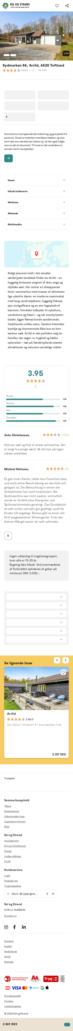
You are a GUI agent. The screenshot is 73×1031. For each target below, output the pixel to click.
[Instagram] (8, 927)
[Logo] (15, 6)
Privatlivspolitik (12, 996)
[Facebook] (17, 927)
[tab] (24, 708)
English (8, 946)
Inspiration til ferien (15, 821)
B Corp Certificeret (15, 846)
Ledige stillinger (12, 856)
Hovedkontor (11, 841)
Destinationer (11, 811)
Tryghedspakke (12, 886)
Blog (6, 826)
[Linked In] (26, 927)
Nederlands (10, 951)
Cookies (8, 1001)
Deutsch (9, 941)
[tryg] (52, 981)
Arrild (11, 714)
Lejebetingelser (12, 1006)
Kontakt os (10, 916)
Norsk (7, 956)
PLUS (7, 861)
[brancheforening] (16, 981)
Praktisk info (11, 881)
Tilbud (7, 806)
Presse (8, 851)
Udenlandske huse (14, 816)
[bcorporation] (63, 981)
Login (7, 875)
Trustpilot (9, 778)
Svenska (8, 962)
